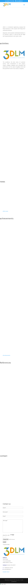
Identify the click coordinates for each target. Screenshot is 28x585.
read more (6, 90)
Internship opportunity (10, 190)
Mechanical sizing (8, 97)
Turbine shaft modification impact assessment (14, 228)
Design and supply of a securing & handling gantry (14, 270)
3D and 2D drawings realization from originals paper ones (14, 291)
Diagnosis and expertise (10, 117)
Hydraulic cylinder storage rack (12, 310)
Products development (10, 75)
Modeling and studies (9, 157)
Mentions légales (9, 580)
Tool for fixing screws (9, 257)
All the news (5, 211)
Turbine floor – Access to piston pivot (13, 341)
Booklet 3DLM (6, 571)
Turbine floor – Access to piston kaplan (14, 325)
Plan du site (16, 580)
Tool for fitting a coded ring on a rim (13, 244)
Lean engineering (8, 137)
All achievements (6, 355)
